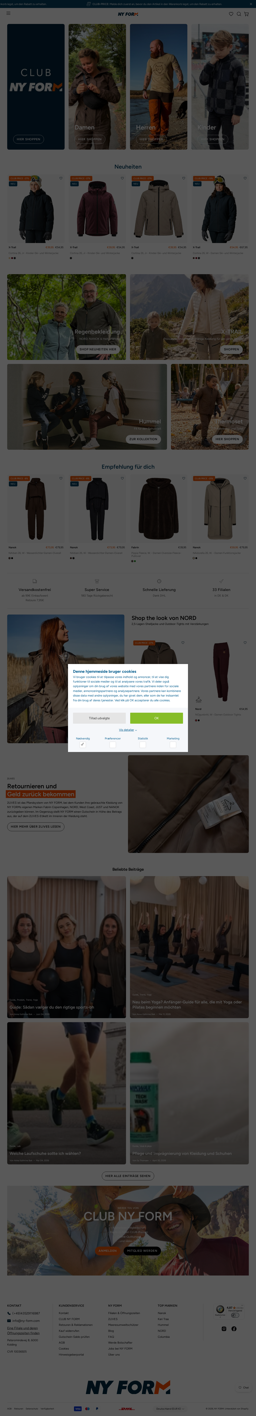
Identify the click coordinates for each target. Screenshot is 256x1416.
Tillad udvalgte (99, 718)
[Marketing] (173, 745)
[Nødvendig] (83, 745)
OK (156, 718)
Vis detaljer (126, 730)
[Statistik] (143, 745)
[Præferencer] (113, 745)
